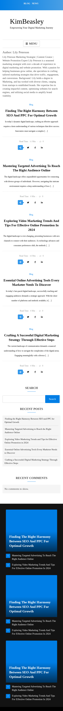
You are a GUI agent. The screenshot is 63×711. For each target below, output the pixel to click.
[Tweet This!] (28, 147)
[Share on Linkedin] (41, 147)
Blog (27, 3)
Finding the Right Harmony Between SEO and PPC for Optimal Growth (30, 541)
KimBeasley (27, 21)
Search (31, 388)
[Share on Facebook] (34, 147)
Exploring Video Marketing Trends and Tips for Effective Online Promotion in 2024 (31, 225)
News (35, 3)
